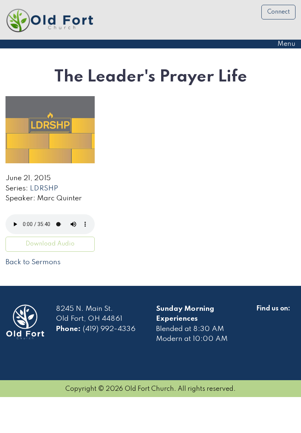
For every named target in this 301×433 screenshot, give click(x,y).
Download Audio (50, 244)
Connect (278, 12)
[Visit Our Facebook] (262, 317)
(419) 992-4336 (109, 329)
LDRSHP (44, 188)
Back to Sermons (33, 262)
